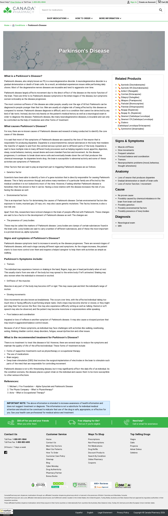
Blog (48, 463)
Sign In (133, 2)
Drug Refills (93, 449)
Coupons (92, 463)
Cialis (132, 443)
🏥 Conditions (19, 25)
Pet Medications (95, 446)
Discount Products (96, 453)
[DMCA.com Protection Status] (123, 485)
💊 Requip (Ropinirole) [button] (128, 110)
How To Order (52, 453)
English (90, 513)
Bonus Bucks (51, 476)
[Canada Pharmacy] (19, 10)
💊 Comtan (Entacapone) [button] (129, 94)
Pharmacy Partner (54, 473)
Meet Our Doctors (54, 446)
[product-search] (161, 10)
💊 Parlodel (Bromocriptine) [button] (131, 103)
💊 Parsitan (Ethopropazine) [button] (131, 107)
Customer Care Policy (55, 456)
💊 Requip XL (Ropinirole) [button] (129, 113)
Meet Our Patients (54, 449)
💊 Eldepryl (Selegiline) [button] (128, 97)
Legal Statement (105, 513)
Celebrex (134, 453)
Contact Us (51, 443)
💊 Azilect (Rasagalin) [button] (128, 91)
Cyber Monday (52, 466)
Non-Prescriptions (96, 443)
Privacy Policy (123, 513)
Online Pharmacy (95, 459)
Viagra (133, 439)
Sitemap (49, 459)
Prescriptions (94, 439)
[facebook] (5, 452)
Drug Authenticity (53, 469)
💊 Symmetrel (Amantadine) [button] (131, 129)
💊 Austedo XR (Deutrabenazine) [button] (133, 88)
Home (7, 25)
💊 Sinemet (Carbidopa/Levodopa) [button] (134, 116)
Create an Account (147, 2)
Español (79, 513)
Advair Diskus (136, 449)
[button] (6, 512)
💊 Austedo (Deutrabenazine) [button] (131, 85)
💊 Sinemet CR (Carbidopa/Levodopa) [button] (135, 119)
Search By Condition (97, 456)
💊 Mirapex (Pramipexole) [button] (130, 100)
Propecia (134, 446)
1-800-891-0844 (19, 439)
